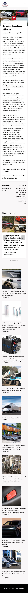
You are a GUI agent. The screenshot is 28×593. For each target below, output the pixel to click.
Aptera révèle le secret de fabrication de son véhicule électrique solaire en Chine (13, 574)
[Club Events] (5, 4)
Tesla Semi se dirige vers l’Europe (12, 418)
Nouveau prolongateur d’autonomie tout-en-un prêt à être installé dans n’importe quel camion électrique (13, 359)
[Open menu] (24, 4)
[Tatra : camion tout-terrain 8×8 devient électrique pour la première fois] (14, 376)
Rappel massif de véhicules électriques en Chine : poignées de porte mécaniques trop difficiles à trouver (14, 510)
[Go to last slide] (5, 237)
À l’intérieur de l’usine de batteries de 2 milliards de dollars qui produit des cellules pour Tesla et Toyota (14, 479)
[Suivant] (23, 237)
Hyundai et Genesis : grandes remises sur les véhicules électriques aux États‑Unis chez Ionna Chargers (13, 447)
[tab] (10, 260)
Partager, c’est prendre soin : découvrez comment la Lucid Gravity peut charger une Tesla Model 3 (14, 293)
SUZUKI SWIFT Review (6, 188)
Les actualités (6, 23)
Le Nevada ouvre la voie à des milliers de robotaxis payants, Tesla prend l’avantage (13, 542)
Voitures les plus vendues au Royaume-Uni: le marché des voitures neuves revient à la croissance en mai (21, 194)
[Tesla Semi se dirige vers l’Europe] (14, 405)
